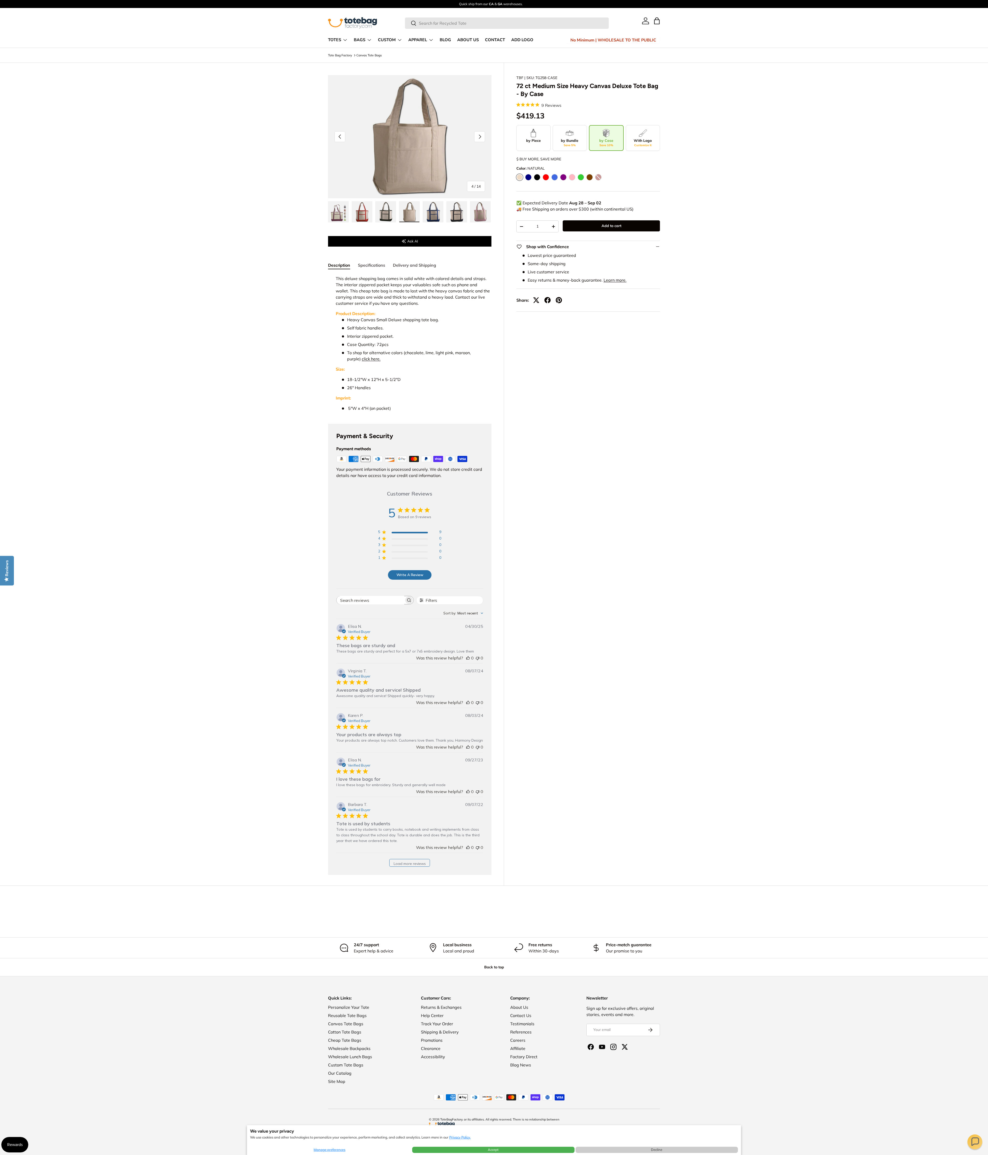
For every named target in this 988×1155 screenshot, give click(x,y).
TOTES (334, 40)
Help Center (432, 1015)
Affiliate (517, 1048)
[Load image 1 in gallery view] (338, 211)
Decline (656, 1150)
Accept (493, 1150)
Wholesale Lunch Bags (350, 1056)
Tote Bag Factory (340, 55)
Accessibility (433, 1057)
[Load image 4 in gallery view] (409, 211)
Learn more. (615, 280)
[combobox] (507, 23)
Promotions (432, 1040)
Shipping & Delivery (440, 1032)
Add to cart (611, 225)
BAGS (359, 40)
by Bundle (569, 142)
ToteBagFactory (451, 1119)
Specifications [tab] (371, 265)
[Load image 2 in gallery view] (362, 211)
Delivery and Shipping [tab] (414, 265)
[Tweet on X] (536, 300)
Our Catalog (339, 1073)
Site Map (336, 1081)
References (521, 1032)
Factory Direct (523, 1057)
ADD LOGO (522, 40)
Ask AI (412, 241)
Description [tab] (339, 265)
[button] (974, 1141)
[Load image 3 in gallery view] (385, 211)
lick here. (372, 358)
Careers (517, 1040)
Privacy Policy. (460, 1137)
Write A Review (409, 574)
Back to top (494, 967)
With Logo (643, 142)
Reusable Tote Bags (347, 1015)
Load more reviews (410, 863)
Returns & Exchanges (441, 1007)
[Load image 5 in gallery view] (433, 211)
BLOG (445, 40)
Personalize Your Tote (348, 1007)
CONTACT (495, 40)
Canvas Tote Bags (369, 55)
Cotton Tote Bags (344, 1032)
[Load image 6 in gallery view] (456, 211)
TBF (519, 77)
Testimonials (522, 1024)
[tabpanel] (409, 343)
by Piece (533, 140)
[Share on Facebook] (547, 300)
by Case (606, 142)
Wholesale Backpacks (349, 1048)
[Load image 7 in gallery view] (480, 211)
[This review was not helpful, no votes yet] (477, 658)
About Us (519, 1007)
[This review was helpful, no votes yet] (468, 658)
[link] (645, 21)
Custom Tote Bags (345, 1064)
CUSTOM (387, 40)
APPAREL (417, 40)
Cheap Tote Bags (344, 1040)
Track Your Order (437, 1024)
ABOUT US (468, 40)
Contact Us (520, 1015)
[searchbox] (370, 600)
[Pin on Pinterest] (558, 300)
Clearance (430, 1048)
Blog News (520, 1065)
